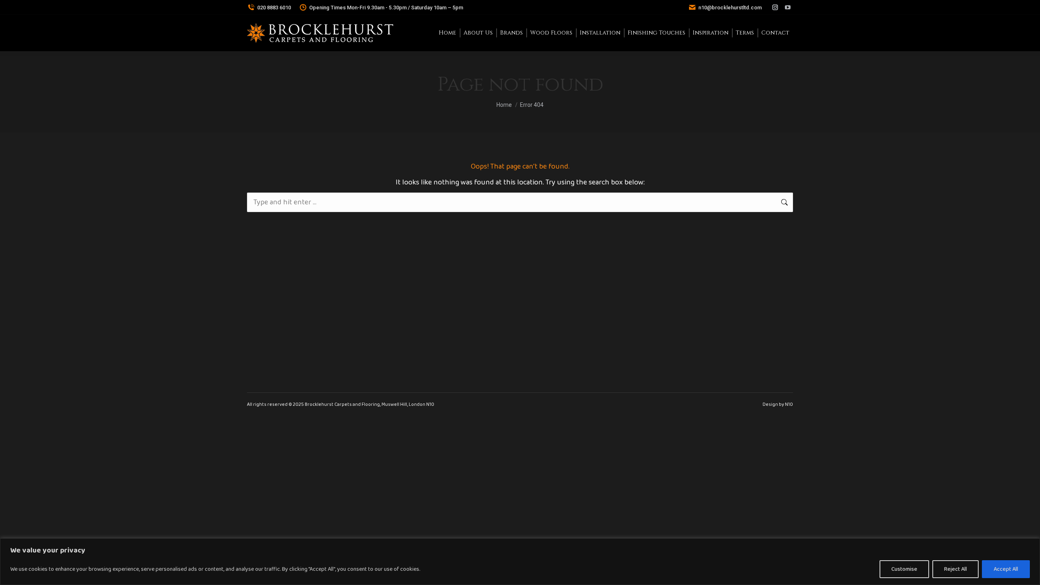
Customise (904, 569)
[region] (520, 561)
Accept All (1006, 569)
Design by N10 (778, 404)
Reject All (955, 569)
